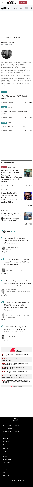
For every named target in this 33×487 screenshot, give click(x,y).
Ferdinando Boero (12, 247)
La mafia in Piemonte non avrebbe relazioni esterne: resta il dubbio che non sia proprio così (16, 261)
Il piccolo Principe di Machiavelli (13, 127)
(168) (30, 102)
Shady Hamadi (11, 336)
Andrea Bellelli (11, 314)
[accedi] (30, 2)
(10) (7, 251)
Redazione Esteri (7, 185)
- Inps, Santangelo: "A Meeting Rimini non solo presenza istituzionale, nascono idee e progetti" (14, 376)
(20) (31, 130)
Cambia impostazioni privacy (11, 431)
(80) (31, 117)
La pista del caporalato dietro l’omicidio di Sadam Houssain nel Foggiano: (11, 215)
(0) (31, 185)
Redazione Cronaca (8, 224)
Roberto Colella (12, 289)
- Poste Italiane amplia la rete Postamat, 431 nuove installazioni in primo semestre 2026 (15, 364)
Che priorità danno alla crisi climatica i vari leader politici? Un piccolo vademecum (16, 240)
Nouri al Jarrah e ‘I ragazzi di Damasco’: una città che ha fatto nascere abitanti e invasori (15, 329)
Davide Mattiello (12, 269)
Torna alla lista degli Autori (11, 37)
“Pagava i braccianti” (9, 220)
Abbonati (23, 2)
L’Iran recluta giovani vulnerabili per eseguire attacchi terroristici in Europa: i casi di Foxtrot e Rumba (17, 283)
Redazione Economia (8, 206)
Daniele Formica (7, 102)
